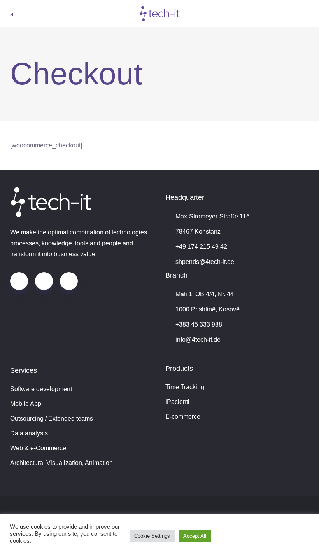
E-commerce (182, 416)
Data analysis (29, 433)
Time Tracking (184, 387)
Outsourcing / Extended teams (51, 418)
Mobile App (25, 403)
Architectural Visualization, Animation (61, 463)
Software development (41, 389)
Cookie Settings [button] (152, 536)
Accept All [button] (194, 536)
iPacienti (177, 401)
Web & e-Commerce (38, 448)
